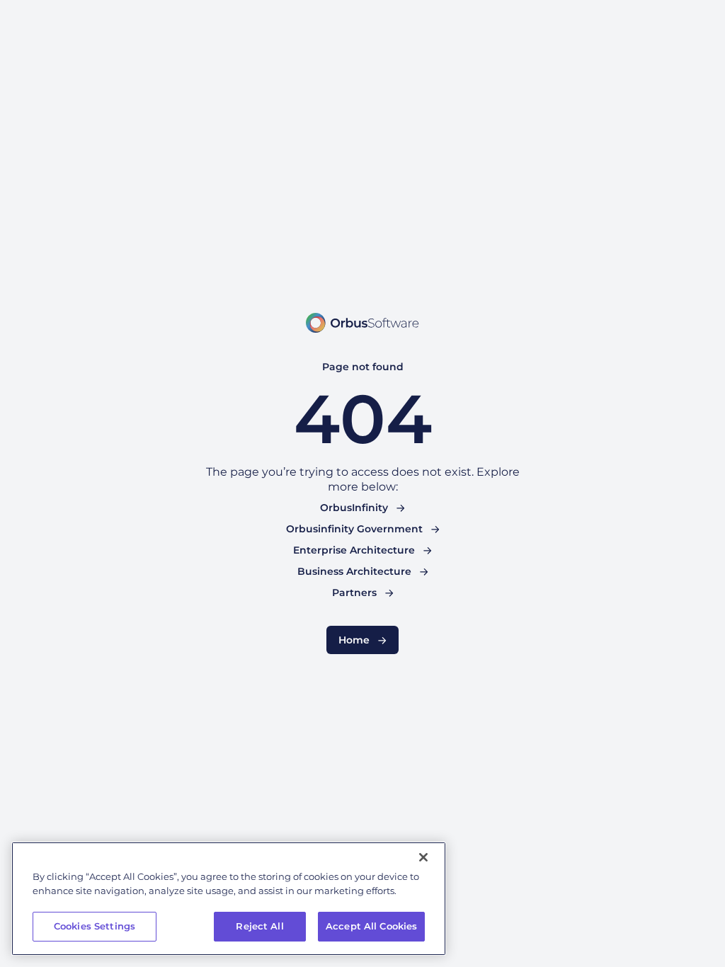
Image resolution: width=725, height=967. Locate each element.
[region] (228, 899)
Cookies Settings (94, 926)
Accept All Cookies (371, 926)
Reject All (259, 926)
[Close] (423, 857)
